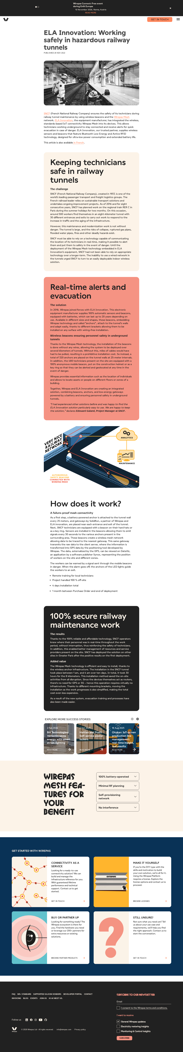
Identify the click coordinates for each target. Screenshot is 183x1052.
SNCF (47, 113)
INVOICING (16, 998)
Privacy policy (80, 1030)
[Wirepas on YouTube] (40, 1020)
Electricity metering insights (135, 1026)
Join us (43, 998)
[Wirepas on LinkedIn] (26, 1020)
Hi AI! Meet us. (56, 998)
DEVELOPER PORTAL (72, 994)
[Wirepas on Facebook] (31, 1020)
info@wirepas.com (64, 1030)
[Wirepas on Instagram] (36, 1020)
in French (78, 142)
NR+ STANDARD (24, 994)
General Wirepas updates (133, 1021)
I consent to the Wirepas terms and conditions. (144, 1008)
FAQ (13, 994)
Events (34, 998)
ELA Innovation (64, 120)
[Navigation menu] (178, 19)
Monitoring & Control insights (135, 1031)
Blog (25, 998)
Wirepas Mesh (122, 116)
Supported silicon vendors (47, 994)
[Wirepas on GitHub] (45, 1020)
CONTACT (88, 994)
